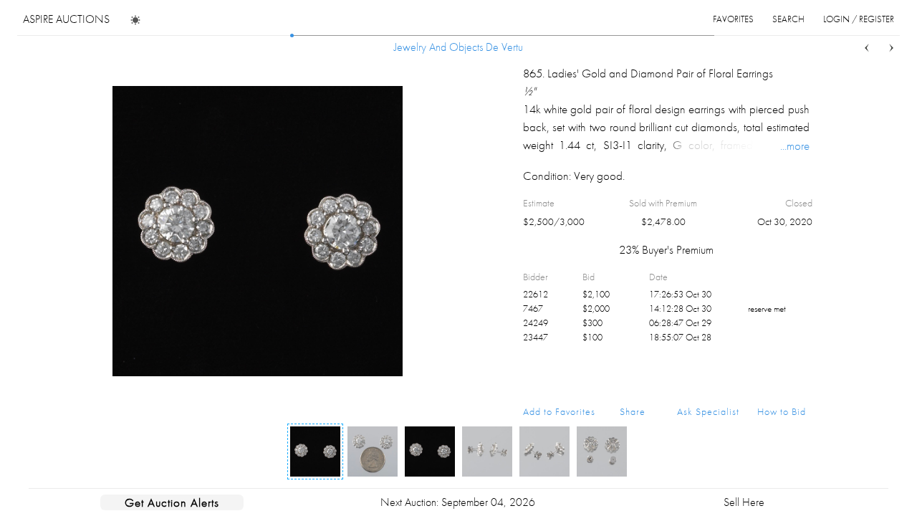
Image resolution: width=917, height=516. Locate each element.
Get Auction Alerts (172, 502)
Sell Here (744, 502)
